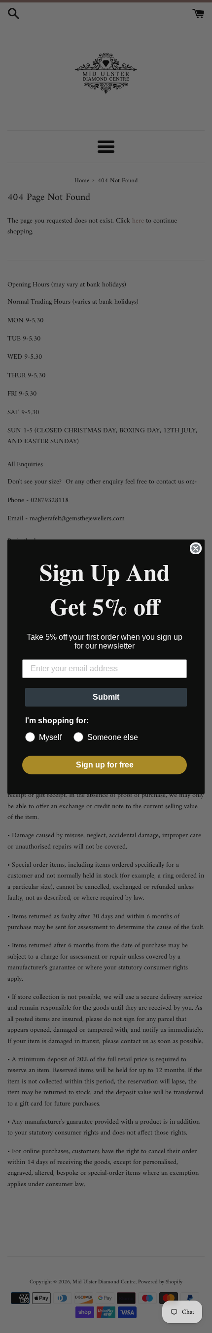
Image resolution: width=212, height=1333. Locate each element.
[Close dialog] (196, 548)
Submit (106, 697)
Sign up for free (105, 765)
